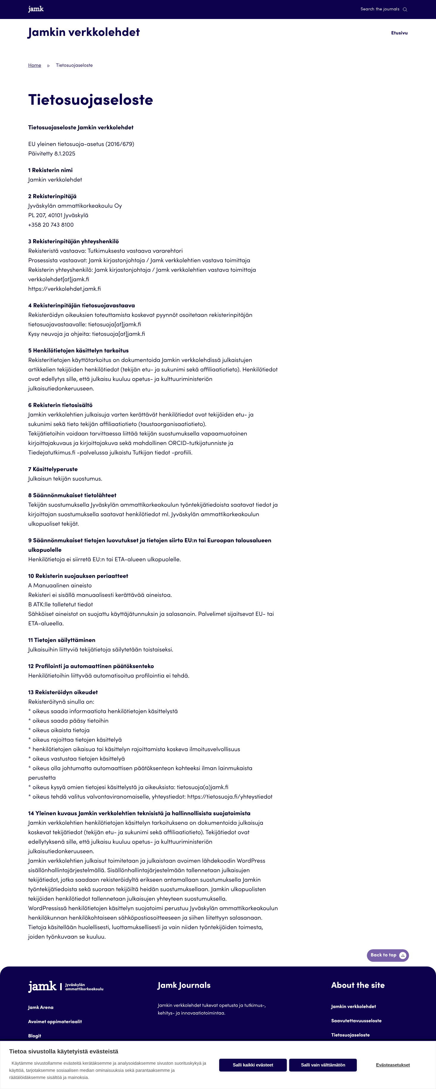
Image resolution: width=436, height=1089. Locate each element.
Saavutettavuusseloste (356, 1021)
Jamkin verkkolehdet (353, 1007)
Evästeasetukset (393, 1064)
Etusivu (399, 33)
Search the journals (380, 9)
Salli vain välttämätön (323, 1064)
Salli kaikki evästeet (253, 1064)
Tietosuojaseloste (350, 1035)
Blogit (34, 1036)
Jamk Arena (40, 1008)
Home (34, 65)
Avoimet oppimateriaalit (55, 1022)
